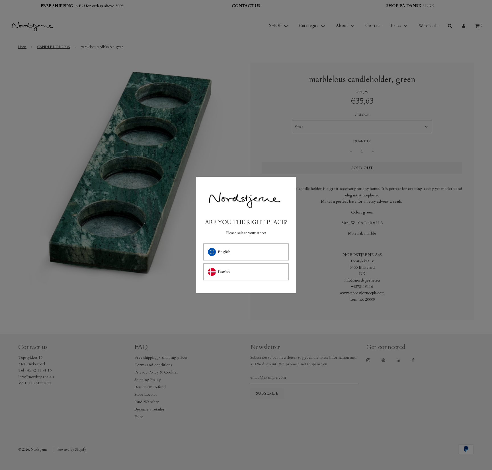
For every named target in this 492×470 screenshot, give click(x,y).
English (224, 252)
